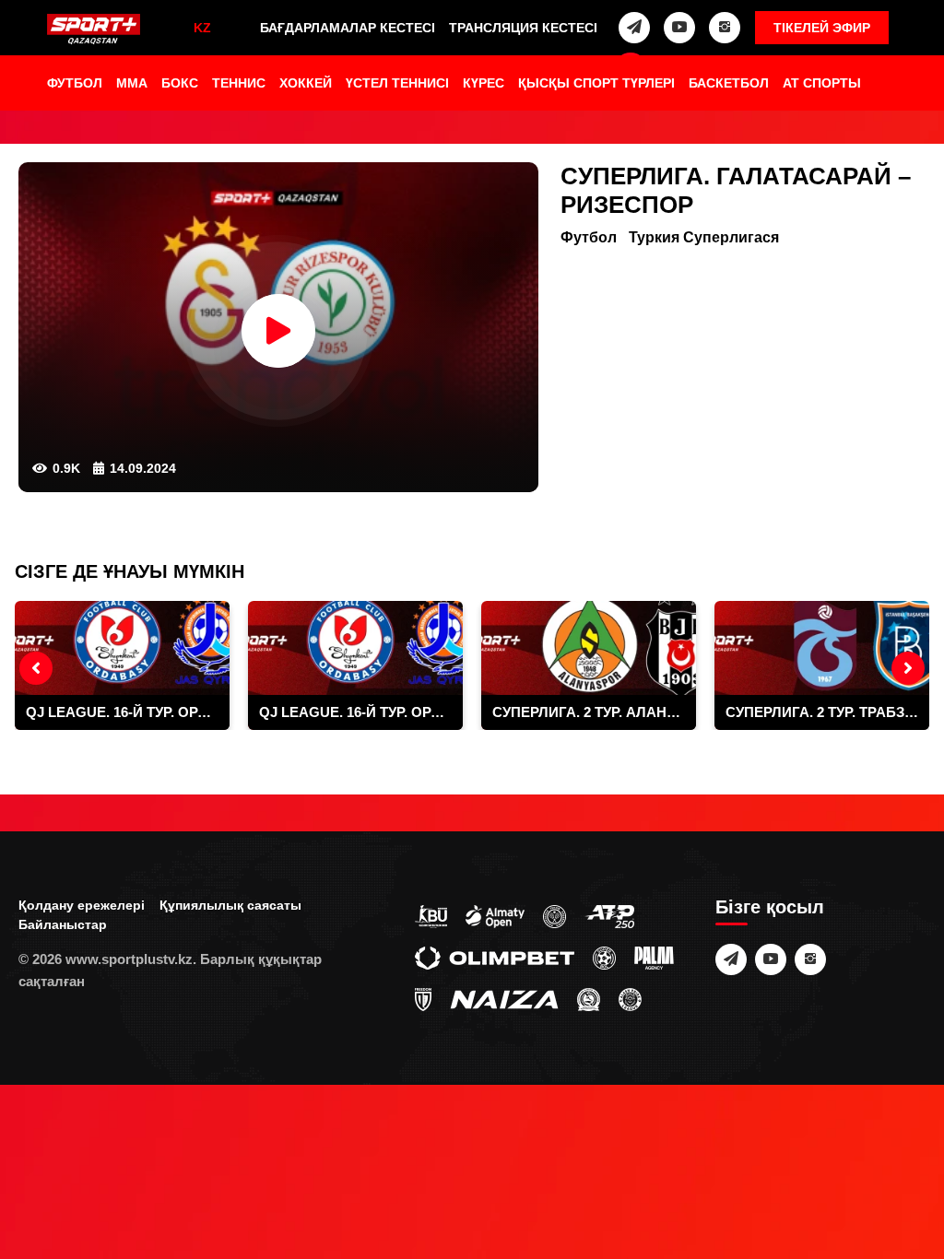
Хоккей (305, 83)
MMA (132, 83)
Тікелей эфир (821, 27)
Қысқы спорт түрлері (596, 83)
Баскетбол (729, 83)
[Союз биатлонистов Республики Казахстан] (431, 915)
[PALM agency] (654, 956)
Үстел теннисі (397, 83)
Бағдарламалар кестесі (347, 27)
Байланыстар (62, 924)
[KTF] (554, 915)
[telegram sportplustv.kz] (634, 27)
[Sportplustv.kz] (93, 30)
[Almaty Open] (495, 915)
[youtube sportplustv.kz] (679, 27)
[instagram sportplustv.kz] (724, 27)
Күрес (483, 83)
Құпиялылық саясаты (230, 905)
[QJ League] (423, 998)
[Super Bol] (604, 956)
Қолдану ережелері (81, 905)
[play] (278, 331)
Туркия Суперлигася (704, 237)
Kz (202, 27)
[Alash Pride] (630, 998)
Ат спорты (822, 83)
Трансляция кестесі (523, 27)
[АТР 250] (609, 915)
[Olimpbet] (494, 956)
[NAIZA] (504, 998)
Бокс (179, 83)
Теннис (239, 83)
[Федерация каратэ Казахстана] (588, 998)
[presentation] (36, 668)
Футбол (74, 83)
